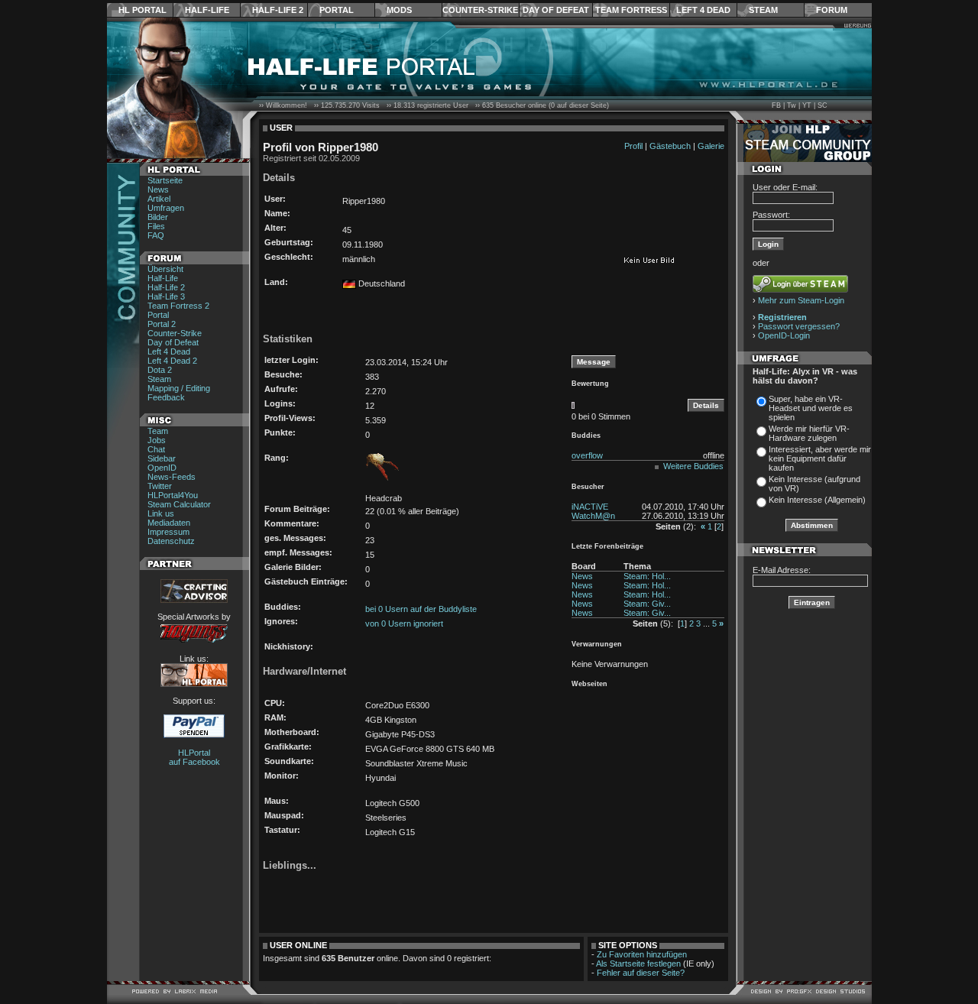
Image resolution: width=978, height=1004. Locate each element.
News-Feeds (171, 476)
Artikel (158, 198)
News (158, 189)
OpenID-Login (784, 335)
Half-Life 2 (277, 10)
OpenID (161, 467)
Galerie (711, 146)
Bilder (157, 217)
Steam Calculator (179, 504)
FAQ (155, 235)
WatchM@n (593, 515)
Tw (791, 105)
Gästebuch (670, 146)
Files (156, 226)
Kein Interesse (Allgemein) (817, 499)
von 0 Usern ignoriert (404, 623)
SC (822, 105)
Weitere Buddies (693, 466)
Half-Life (207, 10)
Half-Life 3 (166, 296)
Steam (763, 10)
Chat (156, 449)
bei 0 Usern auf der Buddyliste (421, 609)
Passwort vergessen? (799, 326)
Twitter (159, 486)
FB (776, 105)
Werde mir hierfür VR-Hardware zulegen (809, 433)
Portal (336, 10)
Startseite (165, 180)
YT (806, 105)
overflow (587, 455)
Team (157, 431)
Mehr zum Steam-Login (801, 300)
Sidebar (161, 458)
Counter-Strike (480, 10)
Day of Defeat (556, 10)
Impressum (168, 531)
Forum (831, 10)
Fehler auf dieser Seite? (641, 972)
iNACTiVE (590, 506)
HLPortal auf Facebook (194, 757)
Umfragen (165, 207)
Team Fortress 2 (178, 305)
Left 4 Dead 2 (172, 360)
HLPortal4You (172, 495)
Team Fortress (631, 10)
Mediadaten (168, 522)
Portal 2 (161, 324)
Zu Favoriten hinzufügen (642, 954)
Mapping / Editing (178, 388)
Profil (633, 146)
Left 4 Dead (703, 10)
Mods (399, 10)
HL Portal (142, 10)
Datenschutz (171, 541)
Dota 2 (159, 369)
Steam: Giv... (647, 603)
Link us (160, 513)
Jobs (156, 440)
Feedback (166, 397)
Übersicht (165, 269)
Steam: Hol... (647, 576)
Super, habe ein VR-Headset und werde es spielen (811, 408)
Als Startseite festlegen (638, 963)
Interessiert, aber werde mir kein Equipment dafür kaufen (820, 458)
